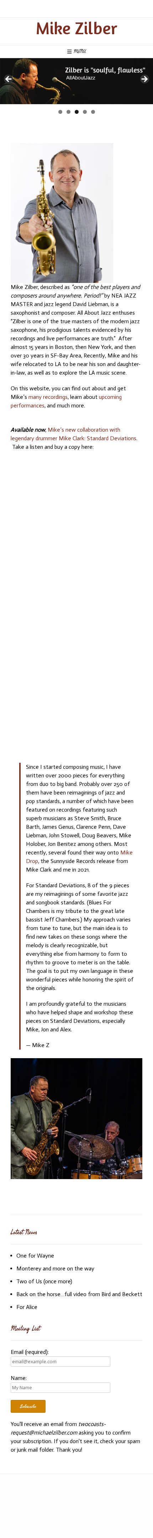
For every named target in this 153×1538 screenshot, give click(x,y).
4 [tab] (85, 112)
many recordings (48, 397)
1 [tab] (60, 112)
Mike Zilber (76, 27)
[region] (76, 81)
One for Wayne (35, 1255)
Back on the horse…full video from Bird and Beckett (79, 1294)
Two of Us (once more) (44, 1281)
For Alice (26, 1307)
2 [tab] (68, 112)
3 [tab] (77, 112)
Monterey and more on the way (55, 1268)
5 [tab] (93, 112)
